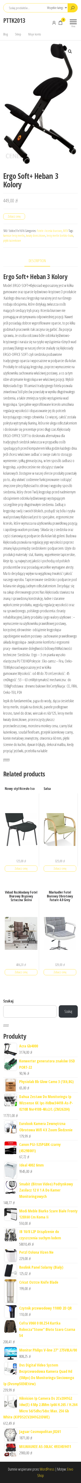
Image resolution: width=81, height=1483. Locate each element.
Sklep (18, 34)
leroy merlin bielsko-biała (60, 235)
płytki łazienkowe (12, 240)
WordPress (47, 1469)
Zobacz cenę (14, 216)
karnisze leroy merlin (14, 235)
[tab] (40, 260)
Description (37, 260)
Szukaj (8, 1001)
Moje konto (34, 34)
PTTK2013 (14, 20)
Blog (5, 34)
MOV (65, 231)
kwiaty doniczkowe (35, 235)
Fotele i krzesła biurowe (49, 231)
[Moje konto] (54, 23)
